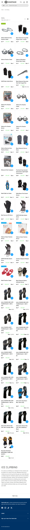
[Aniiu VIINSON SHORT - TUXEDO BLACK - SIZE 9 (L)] (22, 368)
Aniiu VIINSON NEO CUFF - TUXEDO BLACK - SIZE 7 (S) (22, 354)
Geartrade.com (7, 526)
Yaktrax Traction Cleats (6, 59)
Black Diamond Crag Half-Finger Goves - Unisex (22, 38)
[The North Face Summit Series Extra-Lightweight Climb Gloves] (22, 161)
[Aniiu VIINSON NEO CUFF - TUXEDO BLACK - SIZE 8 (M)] (22, 318)
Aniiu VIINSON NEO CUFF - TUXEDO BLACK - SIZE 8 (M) (22, 329)
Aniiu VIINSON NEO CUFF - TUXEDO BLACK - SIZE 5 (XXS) (22, 304)
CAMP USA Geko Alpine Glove (21, 216)
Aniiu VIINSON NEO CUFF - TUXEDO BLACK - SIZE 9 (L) (7, 379)
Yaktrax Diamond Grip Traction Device (6, 148)
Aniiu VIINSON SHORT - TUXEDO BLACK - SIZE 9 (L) (21, 379)
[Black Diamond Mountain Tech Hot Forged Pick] (22, 72)
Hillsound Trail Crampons (7, 170)
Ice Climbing (7, 9)
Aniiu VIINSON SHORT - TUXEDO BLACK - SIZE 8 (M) (6, 354)
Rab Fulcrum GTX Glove (7, 215)
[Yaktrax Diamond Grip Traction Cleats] (7, 29)
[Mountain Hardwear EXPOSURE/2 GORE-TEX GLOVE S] (7, 442)
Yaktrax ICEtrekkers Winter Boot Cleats (21, 60)
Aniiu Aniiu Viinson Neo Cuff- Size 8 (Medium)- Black (21, 427)
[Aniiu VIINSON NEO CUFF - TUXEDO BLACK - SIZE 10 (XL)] (7, 392)
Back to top (15, 495)
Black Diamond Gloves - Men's (21, 149)
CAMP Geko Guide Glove (7, 81)
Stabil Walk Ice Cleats (6, 193)
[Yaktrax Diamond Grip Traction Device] (7, 139)
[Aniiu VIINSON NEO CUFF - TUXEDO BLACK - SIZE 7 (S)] (22, 343)
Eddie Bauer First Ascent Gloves (22, 194)
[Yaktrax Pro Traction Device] (7, 118)
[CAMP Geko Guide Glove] (7, 72)
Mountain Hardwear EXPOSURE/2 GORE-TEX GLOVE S (7, 452)
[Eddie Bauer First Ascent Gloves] (22, 185)
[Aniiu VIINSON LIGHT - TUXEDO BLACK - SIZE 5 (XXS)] (7, 318)
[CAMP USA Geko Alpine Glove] (22, 206)
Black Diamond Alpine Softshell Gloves (21, 281)
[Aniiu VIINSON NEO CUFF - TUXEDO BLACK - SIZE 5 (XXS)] (22, 293)
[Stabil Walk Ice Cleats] (7, 185)
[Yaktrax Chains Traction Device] (7, 228)
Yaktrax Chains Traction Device (6, 237)
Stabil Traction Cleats (6, 280)
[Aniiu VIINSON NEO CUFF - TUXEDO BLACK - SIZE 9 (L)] (7, 368)
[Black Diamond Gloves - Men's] (22, 139)
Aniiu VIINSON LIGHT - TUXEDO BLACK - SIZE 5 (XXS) (6, 329)
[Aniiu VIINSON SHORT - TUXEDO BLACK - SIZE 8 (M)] (7, 343)
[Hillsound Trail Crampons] (7, 161)
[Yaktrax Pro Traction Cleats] (7, 96)
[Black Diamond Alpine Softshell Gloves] (22, 272)
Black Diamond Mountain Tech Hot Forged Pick (22, 82)
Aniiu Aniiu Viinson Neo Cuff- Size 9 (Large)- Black (7, 426)
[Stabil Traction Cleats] (7, 272)
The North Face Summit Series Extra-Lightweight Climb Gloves (22, 171)
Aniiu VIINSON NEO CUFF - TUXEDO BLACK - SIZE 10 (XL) (7, 402)
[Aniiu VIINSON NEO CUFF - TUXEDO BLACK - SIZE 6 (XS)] (7, 293)
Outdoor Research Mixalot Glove (22, 259)
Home (2, 9)
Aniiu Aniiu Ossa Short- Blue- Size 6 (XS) (21, 401)
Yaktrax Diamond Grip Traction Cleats (6, 38)
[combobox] (15, 5)
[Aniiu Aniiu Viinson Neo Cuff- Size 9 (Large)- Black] (7, 417)
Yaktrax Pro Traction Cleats (6, 105)
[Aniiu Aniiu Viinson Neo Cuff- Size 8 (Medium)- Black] (22, 417)
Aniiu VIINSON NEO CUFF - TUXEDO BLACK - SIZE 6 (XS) (7, 303)
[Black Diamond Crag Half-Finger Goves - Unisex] (22, 29)
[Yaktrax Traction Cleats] (7, 51)
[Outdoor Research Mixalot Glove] (22, 250)
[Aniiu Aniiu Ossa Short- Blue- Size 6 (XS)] (22, 392)
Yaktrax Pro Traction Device (6, 127)
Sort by (2, 18)
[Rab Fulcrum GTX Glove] (7, 206)
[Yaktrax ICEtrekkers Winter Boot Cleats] (22, 51)
